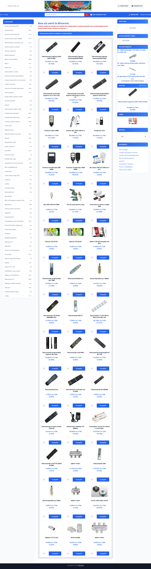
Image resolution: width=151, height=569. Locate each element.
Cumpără (55, 72)
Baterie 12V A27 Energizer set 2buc (99, 242)
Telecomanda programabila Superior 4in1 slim (51, 353)
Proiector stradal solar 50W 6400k (52, 168)
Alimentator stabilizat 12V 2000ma (75, 427)
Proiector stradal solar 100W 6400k (75, 168)
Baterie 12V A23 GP (75, 241)
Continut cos (138, 6)
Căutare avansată (145, 14)
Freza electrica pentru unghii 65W (99, 205)
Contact (121, 161)
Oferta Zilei (133, 14)
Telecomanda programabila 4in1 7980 (51, 279)
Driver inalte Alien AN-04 (99, 500)
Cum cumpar (123, 150)
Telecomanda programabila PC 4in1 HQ (99, 353)
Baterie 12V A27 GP (51, 241)
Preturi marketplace (126, 167)
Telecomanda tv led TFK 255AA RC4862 (51, 464)
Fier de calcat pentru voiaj (75, 204)
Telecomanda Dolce (51, 389)
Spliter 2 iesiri (75, 500)
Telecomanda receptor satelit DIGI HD (51, 427)
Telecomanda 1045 (99, 463)
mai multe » (142, 85)
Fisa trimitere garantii (126, 158)
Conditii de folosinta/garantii (129, 155)
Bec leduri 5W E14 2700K (51, 204)
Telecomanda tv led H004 (75, 352)
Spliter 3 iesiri (75, 463)
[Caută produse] (86, 14)
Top (1, 14)
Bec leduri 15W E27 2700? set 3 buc (99, 168)
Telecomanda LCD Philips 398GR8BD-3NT (51, 316)
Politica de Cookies (125, 170)
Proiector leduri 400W (51, 130)
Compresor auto (99, 130)
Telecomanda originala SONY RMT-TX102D (51, 57)
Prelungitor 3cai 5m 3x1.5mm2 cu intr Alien (99, 427)
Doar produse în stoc (99, 14)
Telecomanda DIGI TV (75, 315)
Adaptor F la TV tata (51, 537)
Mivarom (81, 565)
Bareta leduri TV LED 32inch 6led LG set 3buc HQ (99, 316)
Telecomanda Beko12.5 (75, 278)
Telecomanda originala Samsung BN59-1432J (99, 57)
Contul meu (124, 6)
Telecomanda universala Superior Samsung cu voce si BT (75, 95)
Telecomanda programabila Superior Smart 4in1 (99, 94)
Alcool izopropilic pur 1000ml (99, 278)
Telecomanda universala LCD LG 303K (75, 390)
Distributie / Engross (126, 164)
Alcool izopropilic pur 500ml (51, 500)
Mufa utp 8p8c (75, 537)
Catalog (5, 14)
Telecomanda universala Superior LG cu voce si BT (51, 94)
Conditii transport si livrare (128, 152)
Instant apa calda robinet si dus (75, 131)
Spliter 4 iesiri (99, 537)
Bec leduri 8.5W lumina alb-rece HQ (132, 76)
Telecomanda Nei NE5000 (99, 389)
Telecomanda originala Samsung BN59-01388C (75, 57)
